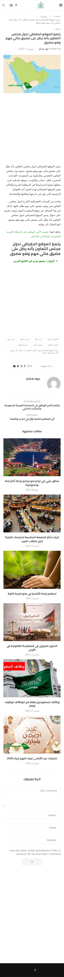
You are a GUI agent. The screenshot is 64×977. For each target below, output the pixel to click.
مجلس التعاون (52, 344)
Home (57, 16)
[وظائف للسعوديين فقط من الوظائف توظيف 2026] (32, 678)
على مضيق (24, 339)
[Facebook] (16, 5)
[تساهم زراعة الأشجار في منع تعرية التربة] (32, 570)
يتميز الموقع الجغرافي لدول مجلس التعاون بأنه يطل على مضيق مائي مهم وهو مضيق (34, 351)
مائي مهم (11, 339)
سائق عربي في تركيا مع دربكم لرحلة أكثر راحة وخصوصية (32, 482)
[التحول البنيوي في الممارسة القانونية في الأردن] (32, 622)
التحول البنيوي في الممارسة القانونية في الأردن (32, 647)
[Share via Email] (14, 366)
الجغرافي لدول (52, 339)
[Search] (3, 5)
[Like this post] (28, 366)
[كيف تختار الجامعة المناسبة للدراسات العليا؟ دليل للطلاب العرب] (32, 513)
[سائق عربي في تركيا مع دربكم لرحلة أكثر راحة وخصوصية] (32, 457)
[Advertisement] (32, 131)
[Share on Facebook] (24, 366)
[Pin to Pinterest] (18, 366)
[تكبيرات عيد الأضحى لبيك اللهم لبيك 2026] (32, 735)
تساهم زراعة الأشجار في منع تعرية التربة (32, 593)
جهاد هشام (44, 48)
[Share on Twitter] (21, 366)
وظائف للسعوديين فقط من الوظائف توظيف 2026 (32, 704)
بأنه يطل (38, 339)
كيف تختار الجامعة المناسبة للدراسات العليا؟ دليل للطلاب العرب (32, 539)
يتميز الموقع (23, 344)
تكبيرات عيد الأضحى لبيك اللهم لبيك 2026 (32, 758)
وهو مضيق (37, 344)
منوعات (43, 16)
